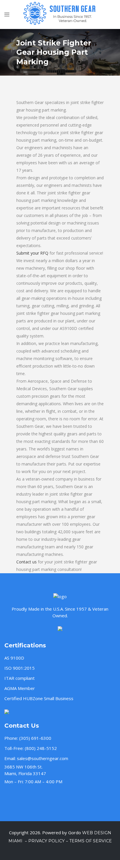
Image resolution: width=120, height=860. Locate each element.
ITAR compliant (19, 678)
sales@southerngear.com (42, 758)
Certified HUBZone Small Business (38, 698)
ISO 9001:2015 (19, 668)
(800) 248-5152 (41, 748)
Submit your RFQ (32, 253)
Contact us (26, 562)
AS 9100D (14, 658)
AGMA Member (19, 688)
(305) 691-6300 (35, 738)
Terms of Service (90, 840)
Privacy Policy (46, 840)
